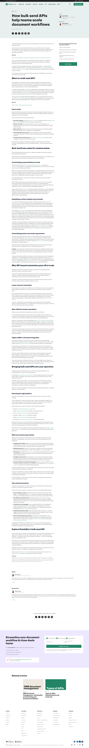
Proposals (23, 713)
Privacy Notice (70, 649)
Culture (70, 715)
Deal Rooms (23, 733)
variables (17, 121)
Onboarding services (41, 728)
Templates (39, 715)
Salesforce (20, 343)
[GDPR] (80, 741)
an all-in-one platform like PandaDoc (45, 320)
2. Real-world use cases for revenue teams (67, 49)
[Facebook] (74, 745)
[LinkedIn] (72, 745)
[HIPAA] (75, 741)
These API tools (25, 92)
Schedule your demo (64, 646)
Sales (24, 691)
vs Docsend (55, 722)
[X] (77, 745)
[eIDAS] (82, 741)
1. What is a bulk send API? (64, 47)
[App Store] (18, 741)
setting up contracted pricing (30, 260)
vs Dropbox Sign (56, 715)
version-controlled (40, 240)
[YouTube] (82, 745)
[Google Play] (10, 741)
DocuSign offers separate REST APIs (26, 375)
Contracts (35, 4)
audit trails (24, 415)
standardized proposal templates (33, 165)
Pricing (7, 713)
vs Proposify (55, 720)
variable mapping (21, 410)
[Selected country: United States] (66, 642)
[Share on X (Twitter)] (16, 33)
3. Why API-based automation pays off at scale (67, 52)
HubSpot (26, 343)
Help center (81, 0)
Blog (13, 11)
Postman (30, 451)
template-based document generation (27, 408)
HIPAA (7, 724)
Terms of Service (63, 649)
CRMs (17, 50)
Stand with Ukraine (73, 720)
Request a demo (25, 551)
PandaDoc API (25, 189)
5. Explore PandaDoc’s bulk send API (66, 59)
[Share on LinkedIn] (22, 33)
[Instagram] (80, 745)
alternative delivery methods (20, 520)
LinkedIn (13, 582)
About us (70, 713)
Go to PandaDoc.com (11, 0)
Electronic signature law (42, 720)
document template (32, 120)
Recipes (38, 733)
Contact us (71, 726)
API (46, 4)
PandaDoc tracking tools (38, 137)
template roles (51, 120)
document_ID (25, 508)
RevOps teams (22, 210)
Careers (70, 717)
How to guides (40, 722)
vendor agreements (28, 237)
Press (70, 724)
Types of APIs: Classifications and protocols (22, 105)
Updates (7, 720)
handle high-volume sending (22, 413)
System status (40, 726)
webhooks (41, 497)
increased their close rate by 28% (21, 659)
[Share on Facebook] (19, 33)
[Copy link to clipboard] (13, 33)
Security (7, 722)
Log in (76, 0)
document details (38, 518)
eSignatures (21, 4)
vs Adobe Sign (56, 717)
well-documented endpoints (26, 419)
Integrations (8, 715)
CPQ (22, 731)
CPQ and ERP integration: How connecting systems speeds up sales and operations (31, 57)
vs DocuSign (55, 713)
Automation (28, 4)
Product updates (52, 4)
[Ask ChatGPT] (29, 33)
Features (7, 717)
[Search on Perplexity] (25, 33)
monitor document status (43, 226)
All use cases (24, 735)
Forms (22, 724)
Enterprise (41, 4)
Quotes (22, 717)
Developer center (40, 724)
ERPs (13, 50)
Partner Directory (40, 731)
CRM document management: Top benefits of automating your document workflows (33, 695)
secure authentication (21, 417)
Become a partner (72, 722)
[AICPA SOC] (77, 741)
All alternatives (56, 724)
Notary (22, 726)
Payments (23, 722)
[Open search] (69, 4)
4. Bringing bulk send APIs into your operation (66, 56)
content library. (18, 350)
